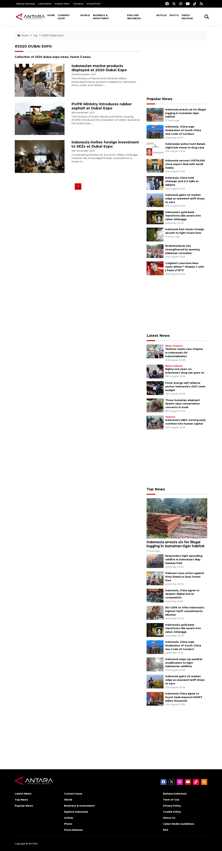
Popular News (62, 3)
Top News (78, 3)
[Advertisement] (177, 68)
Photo (174, 15)
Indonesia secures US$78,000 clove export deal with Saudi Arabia (185, 164)
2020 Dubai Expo (53, 35)
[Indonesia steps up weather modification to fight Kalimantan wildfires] (155, 664)
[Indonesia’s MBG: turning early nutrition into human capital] (155, 422)
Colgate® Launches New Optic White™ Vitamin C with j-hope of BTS (184, 267)
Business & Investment (101, 17)
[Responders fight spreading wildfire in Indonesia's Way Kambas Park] (155, 561)
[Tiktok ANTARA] (194, 3)
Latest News (44, 3)
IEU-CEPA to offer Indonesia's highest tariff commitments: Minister (184, 611)
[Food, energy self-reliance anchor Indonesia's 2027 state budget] (155, 387)
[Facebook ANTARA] (167, 3)
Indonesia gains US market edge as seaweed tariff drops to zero (185, 198)
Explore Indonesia (134, 17)
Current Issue (64, 17)
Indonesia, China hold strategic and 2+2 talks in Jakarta (181, 181)
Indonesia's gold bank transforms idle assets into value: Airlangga (183, 216)
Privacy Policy (172, 805)
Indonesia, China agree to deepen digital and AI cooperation (182, 594)
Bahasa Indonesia (25, 3)
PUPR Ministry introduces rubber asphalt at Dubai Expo (101, 106)
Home (51, 15)
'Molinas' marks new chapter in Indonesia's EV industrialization (184, 352)
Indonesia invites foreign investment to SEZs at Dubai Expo (105, 144)
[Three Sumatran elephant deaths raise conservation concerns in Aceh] (155, 405)
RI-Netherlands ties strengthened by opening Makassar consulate (182, 249)
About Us (169, 817)
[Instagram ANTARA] (180, 3)
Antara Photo (94, 3)
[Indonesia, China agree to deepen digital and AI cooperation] (155, 595)
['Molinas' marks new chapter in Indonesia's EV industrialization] (155, 351)
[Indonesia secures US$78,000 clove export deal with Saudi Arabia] (155, 165)
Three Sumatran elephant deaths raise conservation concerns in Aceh (182, 404)
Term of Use (171, 799)
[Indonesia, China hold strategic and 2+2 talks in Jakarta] (155, 182)
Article (161, 15)
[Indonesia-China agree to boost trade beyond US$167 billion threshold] (155, 698)
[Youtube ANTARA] (188, 3)
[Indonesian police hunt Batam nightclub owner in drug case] (155, 149)
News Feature (174, 346)
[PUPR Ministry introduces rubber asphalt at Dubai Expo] (40, 118)
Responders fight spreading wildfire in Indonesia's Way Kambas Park (183, 559)
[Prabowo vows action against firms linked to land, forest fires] (155, 578)
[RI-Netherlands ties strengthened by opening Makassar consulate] (155, 250)
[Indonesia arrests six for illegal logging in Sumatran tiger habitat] (155, 114)
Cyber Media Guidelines (178, 823)
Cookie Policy (172, 811)
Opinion (170, 417)
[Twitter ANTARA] (174, 3)
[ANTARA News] (30, 16)
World (85, 15)
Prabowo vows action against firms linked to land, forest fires (184, 577)
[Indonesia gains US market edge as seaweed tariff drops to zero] (155, 199)
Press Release (187, 17)
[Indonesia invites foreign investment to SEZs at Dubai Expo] (40, 156)
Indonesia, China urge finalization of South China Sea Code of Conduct (183, 130)
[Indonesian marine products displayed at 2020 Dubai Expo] (40, 80)
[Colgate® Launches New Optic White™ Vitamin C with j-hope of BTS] (155, 268)
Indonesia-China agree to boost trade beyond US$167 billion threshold (183, 697)
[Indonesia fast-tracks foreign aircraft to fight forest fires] (155, 234)
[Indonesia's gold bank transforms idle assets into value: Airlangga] (155, 217)
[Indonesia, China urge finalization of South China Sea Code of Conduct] (155, 131)
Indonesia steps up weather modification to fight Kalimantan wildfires (184, 663)
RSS (165, 829)
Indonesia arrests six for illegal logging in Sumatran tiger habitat (185, 113)
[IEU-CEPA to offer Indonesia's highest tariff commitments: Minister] (155, 612)
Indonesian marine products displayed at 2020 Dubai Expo (99, 68)
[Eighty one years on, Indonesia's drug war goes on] (155, 371)
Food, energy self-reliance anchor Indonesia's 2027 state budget (185, 386)
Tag (35, 35)
